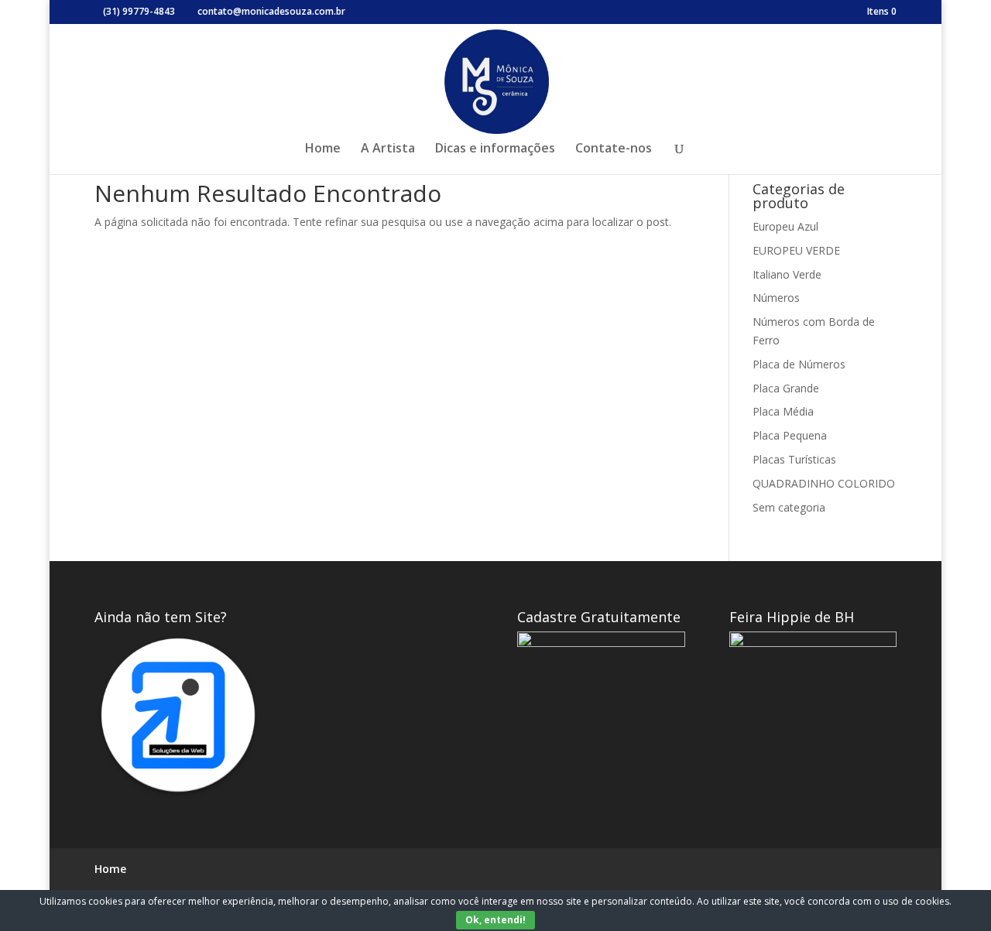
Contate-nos (613, 149)
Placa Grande (786, 388)
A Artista (388, 149)
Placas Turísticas (794, 459)
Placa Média (783, 411)
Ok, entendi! (495, 919)
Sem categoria (789, 507)
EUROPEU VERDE (796, 250)
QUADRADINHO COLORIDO (824, 483)
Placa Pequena (790, 435)
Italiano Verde (787, 274)
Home (323, 149)
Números (776, 297)
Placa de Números (799, 364)
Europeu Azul (785, 226)
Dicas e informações (495, 149)
